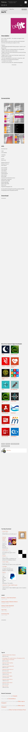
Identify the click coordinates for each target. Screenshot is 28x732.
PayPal (4, 572)
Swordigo (4, 566)
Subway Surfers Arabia (4, 539)
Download (4, 196)
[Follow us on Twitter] (6, 5)
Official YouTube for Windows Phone (17, 709)
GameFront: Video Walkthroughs (9, 585)
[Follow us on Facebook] (2, 5)
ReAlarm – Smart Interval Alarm (8, 597)
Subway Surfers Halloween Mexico (9, 601)
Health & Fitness (15, 443)
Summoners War (5, 613)
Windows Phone (5, 446)
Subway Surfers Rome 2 (7, 669)
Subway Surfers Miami (7, 682)
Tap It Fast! (3, 609)
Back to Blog (24, 9)
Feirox (4, 2)
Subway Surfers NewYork (8, 666)
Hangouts (15, 696)
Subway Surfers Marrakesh (7, 605)
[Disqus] (14, 472)
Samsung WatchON (7, 672)
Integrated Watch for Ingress (26, 9)
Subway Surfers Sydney (7, 662)
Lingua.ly (22, 9)
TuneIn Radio (5, 561)
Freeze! (4, 555)
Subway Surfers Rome (7, 679)
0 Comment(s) (4, 10)
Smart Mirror (5, 531)
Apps (3, 443)
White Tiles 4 (5, 550)
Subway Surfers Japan (7, 676)
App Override (5, 686)
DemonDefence (12, 698)
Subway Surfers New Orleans (8, 655)
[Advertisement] (14, 79)
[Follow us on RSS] (4, 5)
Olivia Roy (12, 9)
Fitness (7, 443)
